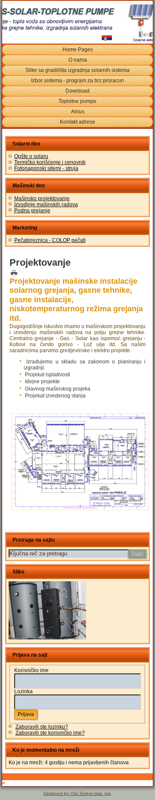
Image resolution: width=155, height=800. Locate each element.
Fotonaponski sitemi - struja (46, 168)
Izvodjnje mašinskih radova (46, 205)
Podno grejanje (32, 211)
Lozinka (23, 691)
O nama (77, 60)
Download (77, 91)
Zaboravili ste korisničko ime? (50, 733)
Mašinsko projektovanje (42, 198)
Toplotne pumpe (77, 101)
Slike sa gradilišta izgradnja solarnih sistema (77, 70)
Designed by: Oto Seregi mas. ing (77, 793)
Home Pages (77, 50)
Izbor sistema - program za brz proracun (77, 81)
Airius (77, 112)
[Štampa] (14, 272)
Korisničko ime (31, 670)
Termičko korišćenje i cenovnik (50, 162)
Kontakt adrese (77, 122)
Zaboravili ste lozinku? (42, 727)
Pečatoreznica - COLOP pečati (50, 240)
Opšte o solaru (31, 156)
